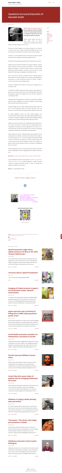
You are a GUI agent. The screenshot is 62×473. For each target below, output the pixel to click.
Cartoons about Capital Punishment (23, 273)
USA (47, 43)
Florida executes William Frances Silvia (21, 356)
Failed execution (32, 234)
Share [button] (9, 240)
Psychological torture (50, 40)
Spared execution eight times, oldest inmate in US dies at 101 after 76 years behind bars (23, 251)
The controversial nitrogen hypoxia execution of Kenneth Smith (26, 156)
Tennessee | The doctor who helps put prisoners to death (22, 421)
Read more (36, 266)
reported (26, 44)
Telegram (28, 177)
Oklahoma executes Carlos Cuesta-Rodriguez (22, 442)
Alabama (48, 33)
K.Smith (48, 38)
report (33, 66)
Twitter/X (17, 177)
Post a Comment (14, 266)
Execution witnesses (50, 35)
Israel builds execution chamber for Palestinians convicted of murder (23, 335)
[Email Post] (8, 237)
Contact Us (33, 177)
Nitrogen (48, 39)
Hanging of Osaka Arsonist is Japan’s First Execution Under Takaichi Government (23, 290)
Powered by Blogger (31, 469)
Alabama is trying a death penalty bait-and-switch (22, 400)
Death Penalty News (14, 2)
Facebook (22, 177)
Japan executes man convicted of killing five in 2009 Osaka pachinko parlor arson (22, 313)
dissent (40, 126)
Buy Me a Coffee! (25, 222)
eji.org (13, 168)
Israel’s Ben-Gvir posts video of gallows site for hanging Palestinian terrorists (23, 378)
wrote (21, 137)
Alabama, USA (14, 238)
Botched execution (49, 34)
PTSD (47, 42)
